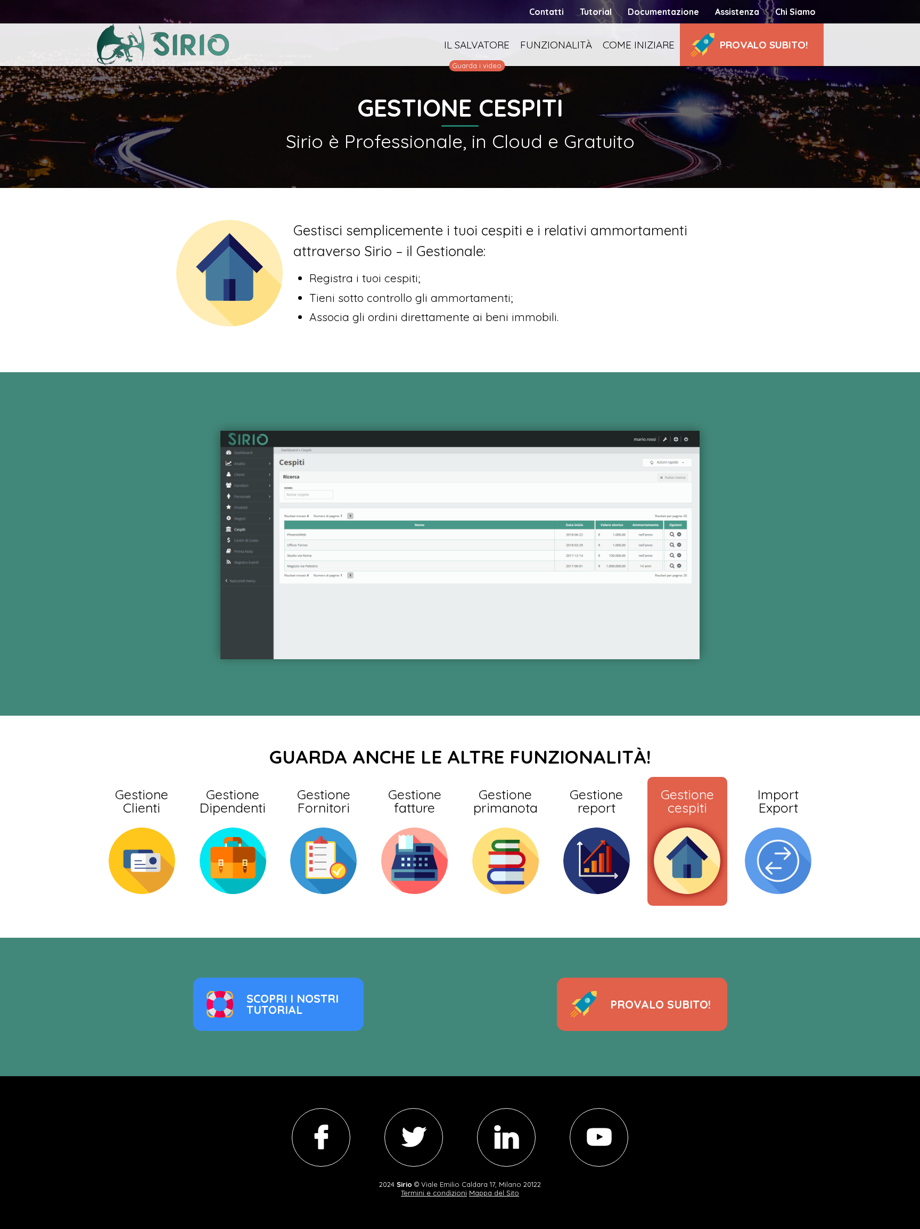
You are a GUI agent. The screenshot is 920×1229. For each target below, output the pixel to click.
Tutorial (596, 11)
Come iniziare (639, 44)
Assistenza (737, 11)
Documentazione (663, 11)
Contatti (546, 11)
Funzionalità (556, 44)
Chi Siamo (795, 11)
